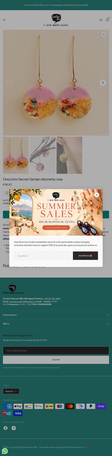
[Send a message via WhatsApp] (4, 451)
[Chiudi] (96, 195)
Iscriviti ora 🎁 (85, 255)
